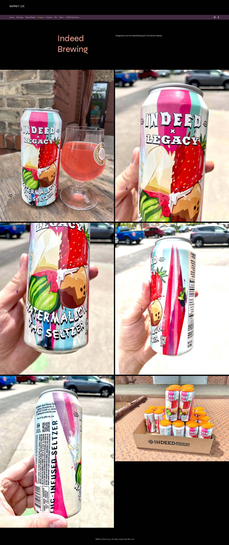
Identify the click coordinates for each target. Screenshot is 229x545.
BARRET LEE (17, 6)
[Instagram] (214, 17)
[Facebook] (218, 17)
